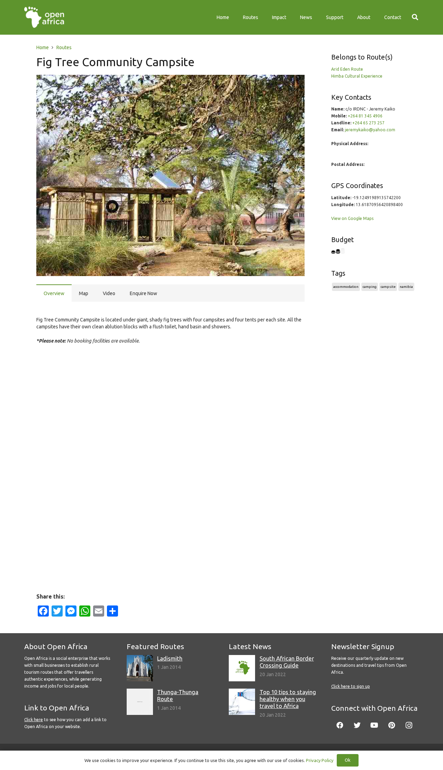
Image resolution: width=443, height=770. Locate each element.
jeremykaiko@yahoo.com (370, 129)
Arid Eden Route (347, 69)
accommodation (346, 287)
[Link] (44, 17)
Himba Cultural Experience (356, 76)
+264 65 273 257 (368, 123)
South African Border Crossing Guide (287, 662)
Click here (33, 719)
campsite (388, 287)
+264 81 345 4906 (365, 116)
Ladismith (169, 658)
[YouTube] (374, 725)
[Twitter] (357, 725)
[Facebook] (340, 725)
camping (370, 287)
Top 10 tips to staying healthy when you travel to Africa (288, 699)
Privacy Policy (319, 760)
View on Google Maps (352, 218)
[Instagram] (409, 725)
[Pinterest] (391, 725)
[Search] (415, 17)
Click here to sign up (350, 686)
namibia (406, 287)
